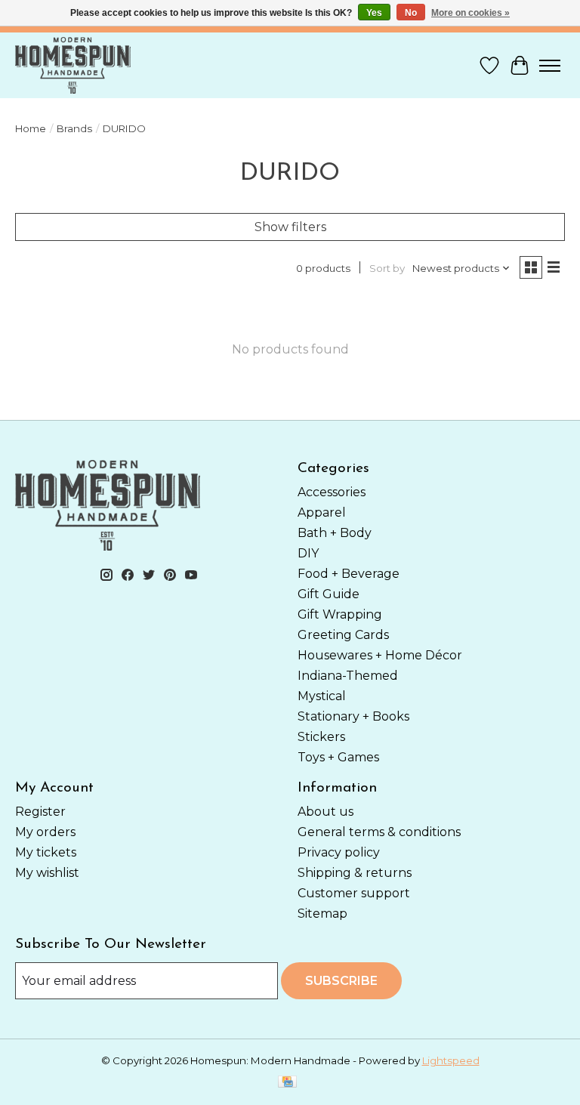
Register (40, 811)
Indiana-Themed (348, 675)
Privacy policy (339, 852)
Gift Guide (328, 594)
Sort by (387, 268)
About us (325, 811)
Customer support (354, 893)
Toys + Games (338, 757)
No (411, 13)
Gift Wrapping (340, 614)
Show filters (290, 227)
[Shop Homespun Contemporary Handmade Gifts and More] (73, 65)
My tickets (45, 852)
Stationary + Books (353, 716)
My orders (45, 832)
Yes (374, 13)
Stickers (321, 737)
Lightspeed (451, 1060)
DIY (308, 553)
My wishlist (47, 873)
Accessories (332, 492)
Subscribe (341, 981)
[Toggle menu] (550, 66)
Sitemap (322, 913)
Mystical (322, 696)
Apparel (322, 512)
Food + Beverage (349, 573)
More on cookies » (470, 13)
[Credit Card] (287, 1083)
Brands (74, 128)
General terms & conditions (379, 832)
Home (30, 128)
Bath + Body (335, 533)
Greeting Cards (343, 635)
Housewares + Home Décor (380, 655)
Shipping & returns (355, 873)
